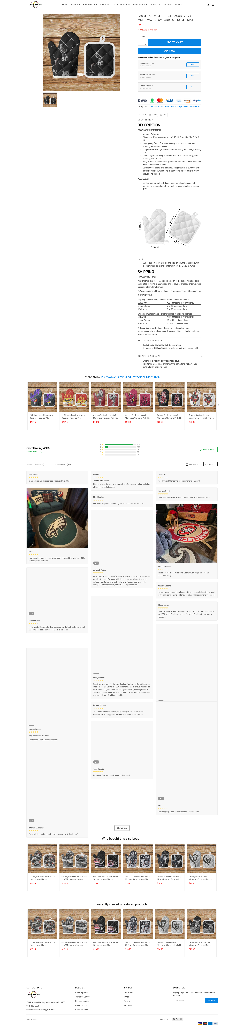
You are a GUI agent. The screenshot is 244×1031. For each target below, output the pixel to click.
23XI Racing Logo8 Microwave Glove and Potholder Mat (73, 416)
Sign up (211, 1024)
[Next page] (219, 405)
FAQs (126, 1020)
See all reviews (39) (34, 451)
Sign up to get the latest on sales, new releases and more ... (194, 1017)
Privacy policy (81, 1015)
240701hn (152, 106)
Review (178, 4)
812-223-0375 (32, 1029)
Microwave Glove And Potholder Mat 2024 (130, 377)
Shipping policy (82, 1024)
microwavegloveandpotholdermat (185, 106)
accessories (163, 106)
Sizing (127, 1024)
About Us (167, 4)
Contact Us (155, 4)
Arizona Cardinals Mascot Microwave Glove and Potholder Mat (201, 417)
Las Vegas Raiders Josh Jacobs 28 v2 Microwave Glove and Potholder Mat (74, 914)
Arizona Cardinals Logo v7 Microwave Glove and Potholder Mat (137, 417)
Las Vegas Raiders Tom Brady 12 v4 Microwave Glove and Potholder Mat (169, 914)
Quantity (141, 36)
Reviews (128, 1028)
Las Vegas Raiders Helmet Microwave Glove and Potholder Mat (201, 980)
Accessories (139, 4)
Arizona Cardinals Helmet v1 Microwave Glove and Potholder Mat (106, 417)
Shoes (103, 4)
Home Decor (89, 4)
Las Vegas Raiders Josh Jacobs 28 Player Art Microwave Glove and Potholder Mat (137, 914)
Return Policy (81, 1028)
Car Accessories (119, 4)
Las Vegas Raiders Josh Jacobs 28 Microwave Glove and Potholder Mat (42, 914)
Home (64, 4)
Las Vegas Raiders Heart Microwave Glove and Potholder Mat (201, 914)
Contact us (128, 1015)
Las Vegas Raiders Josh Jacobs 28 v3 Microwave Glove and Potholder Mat (106, 914)
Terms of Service (82, 1020)
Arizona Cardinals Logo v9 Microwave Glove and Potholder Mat (169, 417)
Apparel (74, 4)
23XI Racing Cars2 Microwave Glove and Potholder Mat (41, 416)
